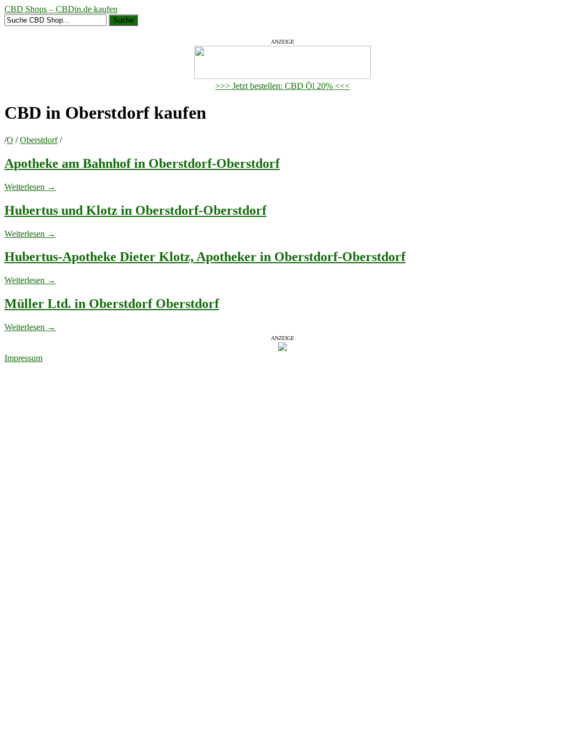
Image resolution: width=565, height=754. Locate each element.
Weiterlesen (30, 187)
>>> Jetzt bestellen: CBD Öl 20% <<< (282, 86)
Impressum (23, 358)
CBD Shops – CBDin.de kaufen (61, 9)
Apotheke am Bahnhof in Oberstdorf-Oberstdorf (142, 163)
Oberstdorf (38, 140)
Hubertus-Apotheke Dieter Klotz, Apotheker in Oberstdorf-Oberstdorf (205, 256)
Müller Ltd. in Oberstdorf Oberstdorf (111, 303)
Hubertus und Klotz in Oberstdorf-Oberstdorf (135, 210)
